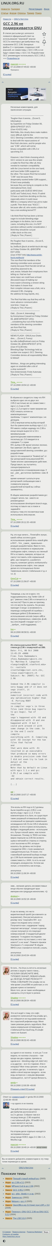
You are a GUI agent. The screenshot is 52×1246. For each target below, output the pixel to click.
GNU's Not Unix (21, 19)
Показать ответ (18, 1089)
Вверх (46, 1232)
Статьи (4, 13)
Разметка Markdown (34, 1232)
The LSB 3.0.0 (19, 1218)
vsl (12, 792)
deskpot (14, 896)
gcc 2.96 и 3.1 (18, 1182)
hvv (12, 629)
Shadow (14, 998)
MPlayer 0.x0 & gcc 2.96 (22, 1186)
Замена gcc (17, 1197)
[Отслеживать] (44, 41)
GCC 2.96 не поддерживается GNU (22, 25)
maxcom (14, 64)
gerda (13, 1083)
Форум (12, 13)
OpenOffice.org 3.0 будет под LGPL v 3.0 (31, 1205)
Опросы (21, 13)
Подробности (13, 58)
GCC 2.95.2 (18, 1190)
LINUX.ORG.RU (12, 3)
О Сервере (7, 1232)
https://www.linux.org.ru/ (11, 1236)
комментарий (18, 1097)
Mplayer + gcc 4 (19, 1201)
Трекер (30, 13)
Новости (5, 9)
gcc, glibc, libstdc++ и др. (23, 1194)
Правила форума (18, 1232)
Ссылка (7, 74)
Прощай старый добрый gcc (26, 1179)
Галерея (15, 9)
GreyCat (14, 578)
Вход (46, 9)
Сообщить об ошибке (11, 1234)
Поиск (38, 13)
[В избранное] (44, 34)
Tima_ (13, 382)
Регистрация (35, 9)
